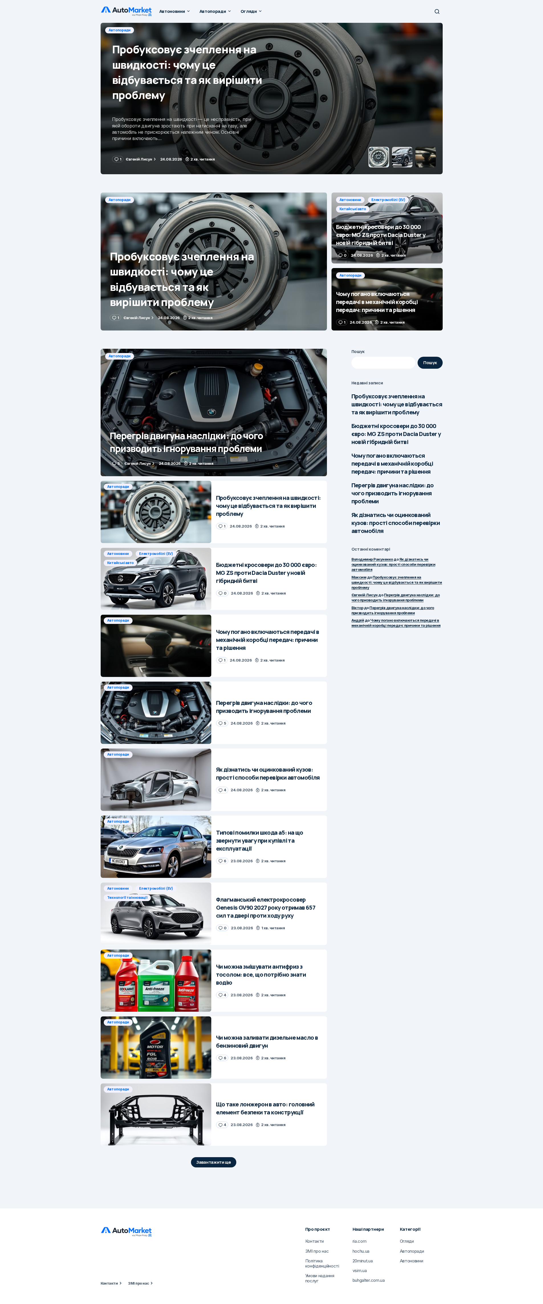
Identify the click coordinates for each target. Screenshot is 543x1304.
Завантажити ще (213, 1162)
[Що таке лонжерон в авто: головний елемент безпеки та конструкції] (156, 1114)
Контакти (109, 1283)
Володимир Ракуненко (372, 559)
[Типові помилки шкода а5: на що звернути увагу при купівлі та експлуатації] (156, 847)
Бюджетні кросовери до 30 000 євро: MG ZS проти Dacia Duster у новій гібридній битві (396, 434)
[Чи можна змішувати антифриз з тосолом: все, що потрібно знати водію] (156, 981)
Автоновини (120, 30)
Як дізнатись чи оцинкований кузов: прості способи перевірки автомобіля (395, 523)
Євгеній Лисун (364, 595)
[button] (437, 11)
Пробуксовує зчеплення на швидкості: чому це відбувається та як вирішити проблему (396, 404)
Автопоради (120, 199)
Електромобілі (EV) (157, 30)
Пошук (358, 351)
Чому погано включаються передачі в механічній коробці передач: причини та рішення (392, 463)
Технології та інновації (127, 897)
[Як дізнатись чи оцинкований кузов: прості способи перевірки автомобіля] (156, 780)
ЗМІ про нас (138, 1283)
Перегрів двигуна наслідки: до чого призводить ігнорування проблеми (392, 493)
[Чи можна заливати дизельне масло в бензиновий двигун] (156, 1047)
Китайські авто (198, 30)
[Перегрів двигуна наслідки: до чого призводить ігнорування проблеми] (214, 412)
